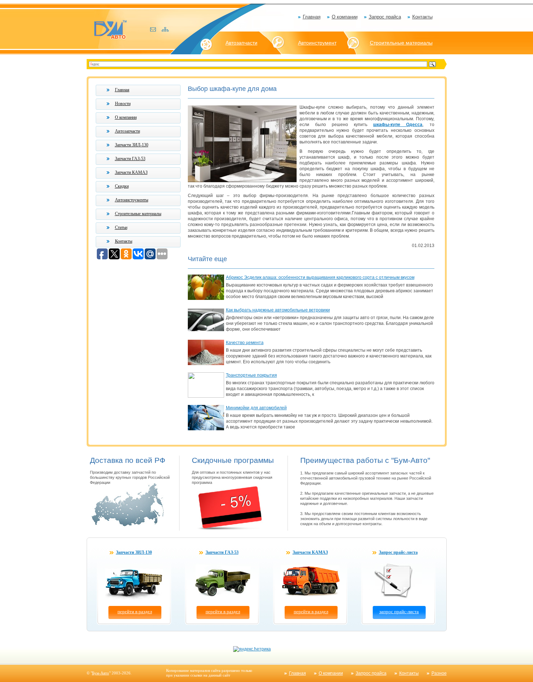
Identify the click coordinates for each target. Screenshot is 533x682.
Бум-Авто (100, 673)
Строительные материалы (401, 43)
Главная (312, 17)
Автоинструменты (131, 199)
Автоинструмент (317, 43)
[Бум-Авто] (110, 29)
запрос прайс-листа (399, 611)
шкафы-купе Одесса (397, 124)
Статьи (121, 227)
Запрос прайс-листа (398, 552)
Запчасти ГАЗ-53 (130, 158)
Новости (123, 103)
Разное (439, 673)
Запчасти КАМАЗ (131, 172)
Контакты (422, 17)
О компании (345, 17)
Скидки (122, 186)
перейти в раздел (134, 611)
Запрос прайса (385, 17)
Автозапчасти (241, 43)
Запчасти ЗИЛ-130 (131, 144)
